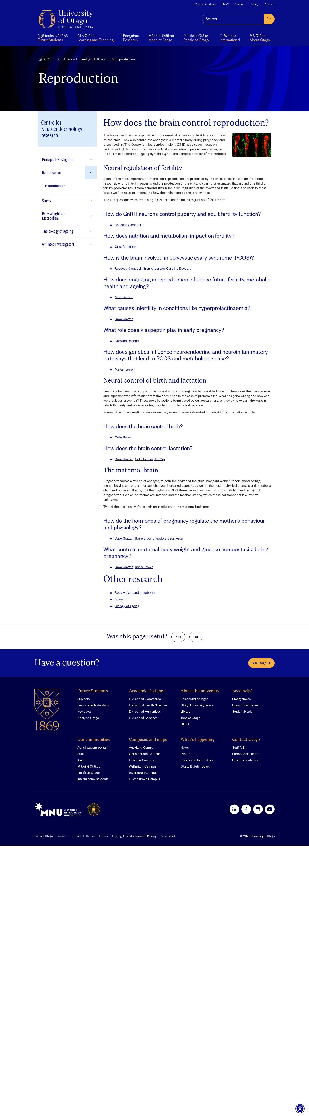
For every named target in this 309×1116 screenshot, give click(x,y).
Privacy (151, 836)
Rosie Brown (144, 538)
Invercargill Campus (143, 772)
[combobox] (233, 19)
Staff (225, 4)
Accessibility (169, 836)
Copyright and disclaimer (127, 836)
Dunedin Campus (141, 760)
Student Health (243, 711)
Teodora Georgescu (169, 538)
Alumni (239, 4)
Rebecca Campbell (128, 224)
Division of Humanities (145, 711)
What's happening (197, 739)
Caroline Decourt (178, 268)
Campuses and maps (148, 739)
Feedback (76, 836)
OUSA (185, 724)
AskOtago (259, 663)
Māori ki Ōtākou (88, 766)
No (196, 636)
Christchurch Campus (144, 753)
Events (185, 753)
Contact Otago (246, 739)
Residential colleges (194, 698)
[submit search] (269, 19)
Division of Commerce (145, 698)
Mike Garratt (124, 297)
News (185, 747)
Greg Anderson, (154, 268)
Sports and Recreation (197, 760)
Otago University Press (197, 705)
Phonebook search (245, 753)
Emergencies (241, 698)
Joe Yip (159, 459)
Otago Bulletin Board (195, 766)
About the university (200, 691)
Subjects (83, 698)
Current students (205, 4)
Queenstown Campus (144, 779)
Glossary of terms (97, 836)
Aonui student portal (91, 747)
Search (61, 836)
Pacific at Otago (88, 772)
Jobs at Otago (191, 717)
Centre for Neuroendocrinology (69, 59)
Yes (178, 636)
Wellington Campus (142, 766)
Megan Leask (124, 369)
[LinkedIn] (234, 809)
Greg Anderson (126, 246)
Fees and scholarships (93, 705)
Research (103, 59)
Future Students (92, 691)
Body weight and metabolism (135, 592)
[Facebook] (246, 809)
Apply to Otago (88, 717)
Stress (119, 599)
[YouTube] (270, 809)
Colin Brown (124, 437)
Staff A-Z (238, 747)
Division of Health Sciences (148, 705)
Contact (270, 4)
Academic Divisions (147, 691)
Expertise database (245, 760)
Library (254, 4)
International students (92, 779)
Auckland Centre (141, 747)
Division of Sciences (143, 717)
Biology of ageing (127, 606)
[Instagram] (258, 809)
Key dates (84, 711)
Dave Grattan (124, 319)
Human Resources (245, 705)
